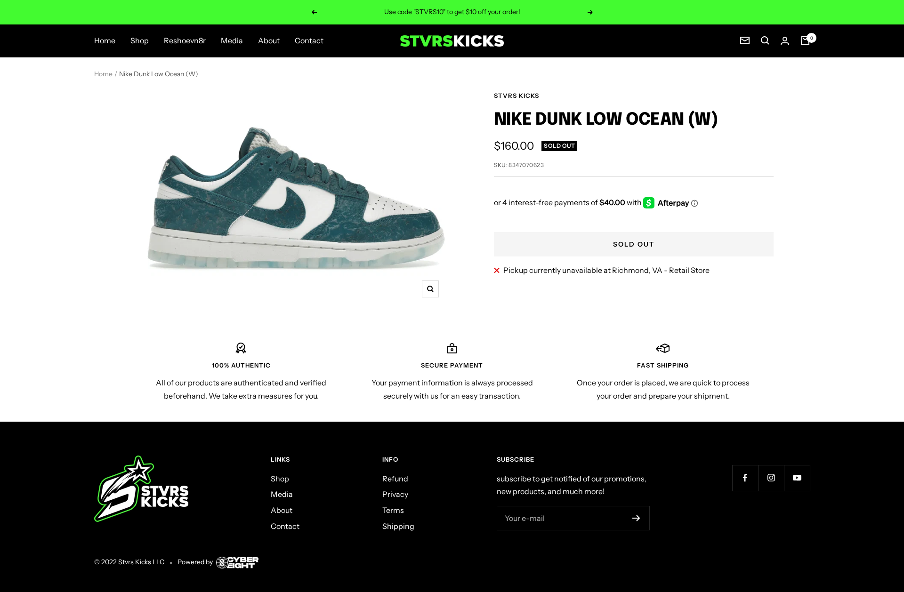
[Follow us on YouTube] (797, 478)
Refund (395, 478)
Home (104, 40)
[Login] (785, 41)
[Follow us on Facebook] (745, 478)
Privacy (395, 494)
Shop (139, 40)
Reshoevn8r (185, 40)
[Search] (765, 40)
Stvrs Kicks (516, 95)
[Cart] (805, 40)
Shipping (398, 526)
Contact (309, 40)
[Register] (636, 518)
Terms (393, 510)
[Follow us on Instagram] (771, 478)
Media (232, 40)
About (269, 40)
